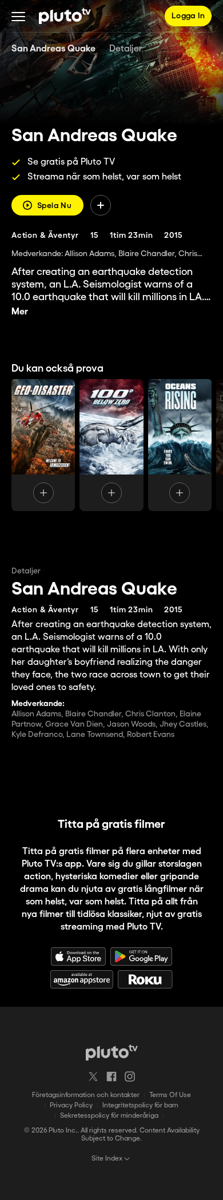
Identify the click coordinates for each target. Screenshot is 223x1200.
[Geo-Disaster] (43, 445)
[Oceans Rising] (180, 445)
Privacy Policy (71, 1105)
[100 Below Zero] (111, 445)
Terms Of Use (170, 1095)
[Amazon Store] (81, 979)
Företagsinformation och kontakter (86, 1095)
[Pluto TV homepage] (112, 1052)
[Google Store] (141, 956)
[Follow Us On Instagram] (130, 1076)
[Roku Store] (145, 979)
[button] (18, 16)
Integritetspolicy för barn (140, 1105)
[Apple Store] (78, 956)
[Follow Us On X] (93, 1076)
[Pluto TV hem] (65, 16)
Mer (19, 312)
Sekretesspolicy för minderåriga (109, 1115)
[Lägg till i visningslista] (100, 205)
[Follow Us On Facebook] (111, 1076)
